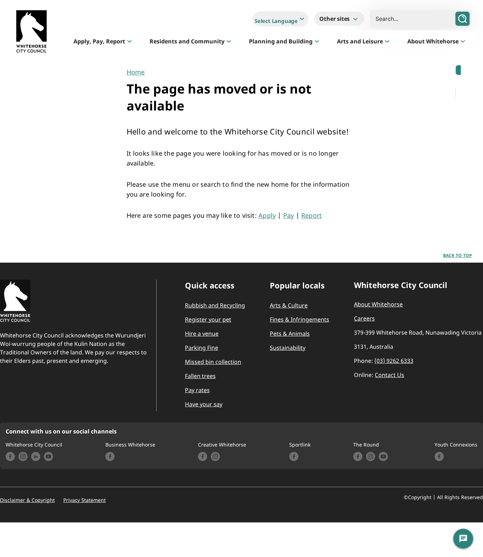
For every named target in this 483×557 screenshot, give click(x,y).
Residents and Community (187, 41)
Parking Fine (201, 348)
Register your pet (208, 319)
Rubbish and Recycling (215, 305)
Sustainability (287, 348)
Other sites (335, 19)
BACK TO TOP (457, 255)
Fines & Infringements (299, 319)
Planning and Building (281, 41)
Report (311, 215)
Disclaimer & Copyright (27, 500)
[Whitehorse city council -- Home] (31, 33)
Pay (288, 215)
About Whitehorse (433, 41)
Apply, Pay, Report (99, 41)
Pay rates (197, 390)
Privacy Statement (84, 500)
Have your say (203, 404)
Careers (364, 318)
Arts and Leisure (360, 41)
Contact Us (389, 375)
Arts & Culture (289, 305)
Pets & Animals (290, 333)
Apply (267, 215)
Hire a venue (202, 333)
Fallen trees (200, 376)
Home (136, 72)
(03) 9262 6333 (393, 361)
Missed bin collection (213, 362)
